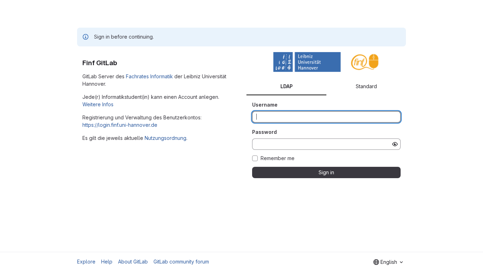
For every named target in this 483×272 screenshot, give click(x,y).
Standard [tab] (366, 86)
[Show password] (395, 144)
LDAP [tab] (286, 86)
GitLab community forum (181, 262)
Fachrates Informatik (149, 76)
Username (265, 105)
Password (264, 132)
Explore (86, 262)
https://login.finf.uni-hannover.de (119, 125)
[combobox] (388, 262)
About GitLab (133, 262)
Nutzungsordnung (165, 138)
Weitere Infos (98, 104)
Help (106, 262)
